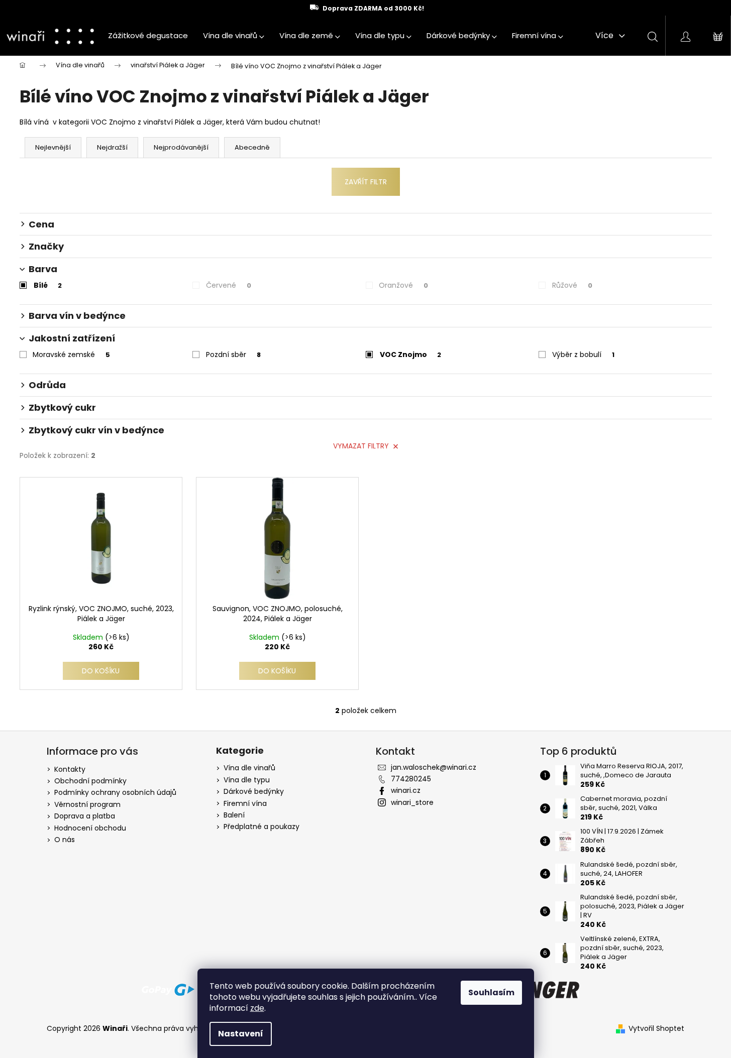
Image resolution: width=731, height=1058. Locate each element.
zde (257, 1008)
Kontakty (69, 769)
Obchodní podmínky (90, 781)
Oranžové (403, 285)
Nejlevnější (53, 147)
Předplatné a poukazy (261, 827)
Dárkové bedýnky (254, 791)
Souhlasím (491, 992)
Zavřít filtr (366, 182)
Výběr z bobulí (583, 354)
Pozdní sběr (233, 354)
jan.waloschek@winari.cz (433, 767)
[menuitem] (147, 36)
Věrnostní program (87, 804)
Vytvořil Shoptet (656, 1028)
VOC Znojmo (410, 354)
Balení (234, 815)
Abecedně (252, 147)
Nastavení (240, 1033)
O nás (64, 840)
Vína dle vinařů (249, 768)
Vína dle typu (247, 780)
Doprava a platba (84, 816)
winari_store (412, 802)
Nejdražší (112, 147)
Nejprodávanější (181, 147)
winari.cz (406, 790)
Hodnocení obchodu (90, 828)
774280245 (411, 779)
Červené (228, 285)
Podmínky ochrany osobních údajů (115, 792)
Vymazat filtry (361, 446)
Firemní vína (245, 803)
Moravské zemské (71, 354)
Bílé (48, 285)
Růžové (572, 285)
